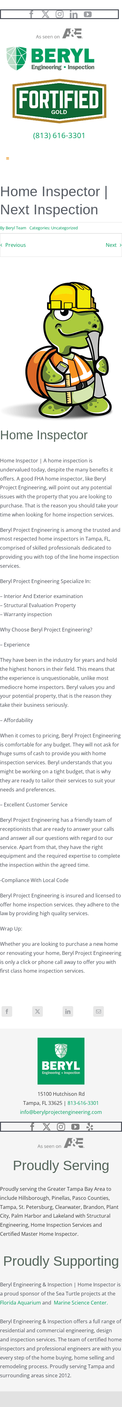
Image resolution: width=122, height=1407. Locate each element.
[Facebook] (7, 1011)
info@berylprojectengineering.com (61, 1112)
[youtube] (88, 14)
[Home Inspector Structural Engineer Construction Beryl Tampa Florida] (50, 47)
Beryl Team (16, 228)
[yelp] (90, 1127)
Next (111, 245)
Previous (15, 245)
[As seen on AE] (59, 30)
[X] (37, 1011)
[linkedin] (74, 14)
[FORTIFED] (59, 81)
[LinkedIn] (68, 1011)
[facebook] (31, 14)
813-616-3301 (83, 1103)
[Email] (98, 1011)
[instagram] (60, 14)
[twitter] (45, 14)
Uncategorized (64, 228)
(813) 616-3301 (59, 135)
